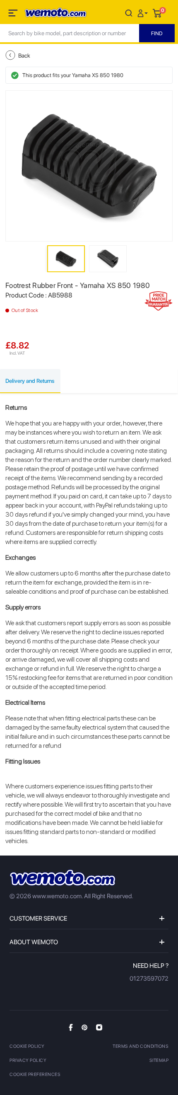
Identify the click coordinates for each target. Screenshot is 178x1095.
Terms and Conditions (140, 1046)
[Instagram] (99, 1027)
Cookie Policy (27, 1046)
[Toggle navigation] (13, 14)
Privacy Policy (28, 1060)
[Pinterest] (84, 1027)
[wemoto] (62, 877)
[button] (143, 13)
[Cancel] (128, 13)
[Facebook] (71, 1027)
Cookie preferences (35, 1074)
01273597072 (149, 978)
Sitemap (159, 1060)
